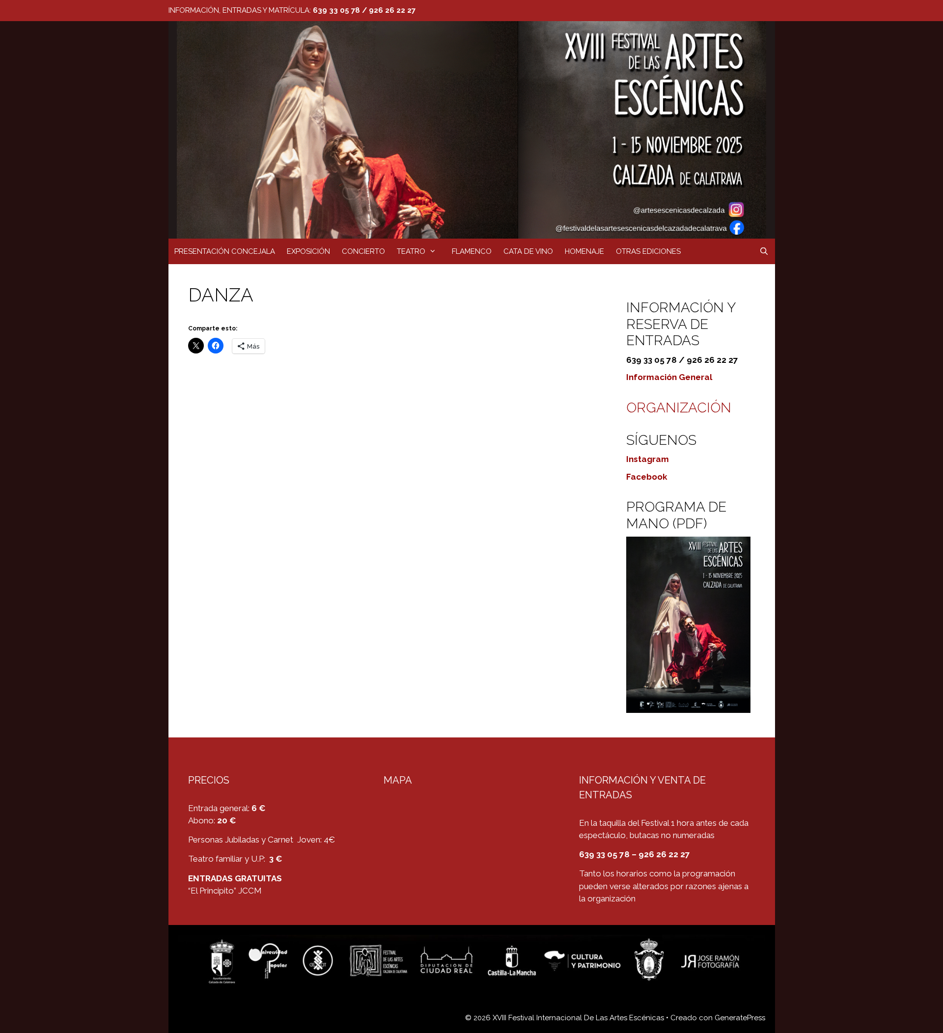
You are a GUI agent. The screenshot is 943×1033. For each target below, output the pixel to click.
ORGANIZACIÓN (678, 408)
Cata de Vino (528, 251)
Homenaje (584, 251)
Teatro (411, 251)
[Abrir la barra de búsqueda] (764, 251)
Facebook (646, 477)
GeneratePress (740, 1017)
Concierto (363, 251)
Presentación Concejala (224, 251)
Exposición (308, 251)
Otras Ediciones (648, 251)
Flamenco (472, 251)
